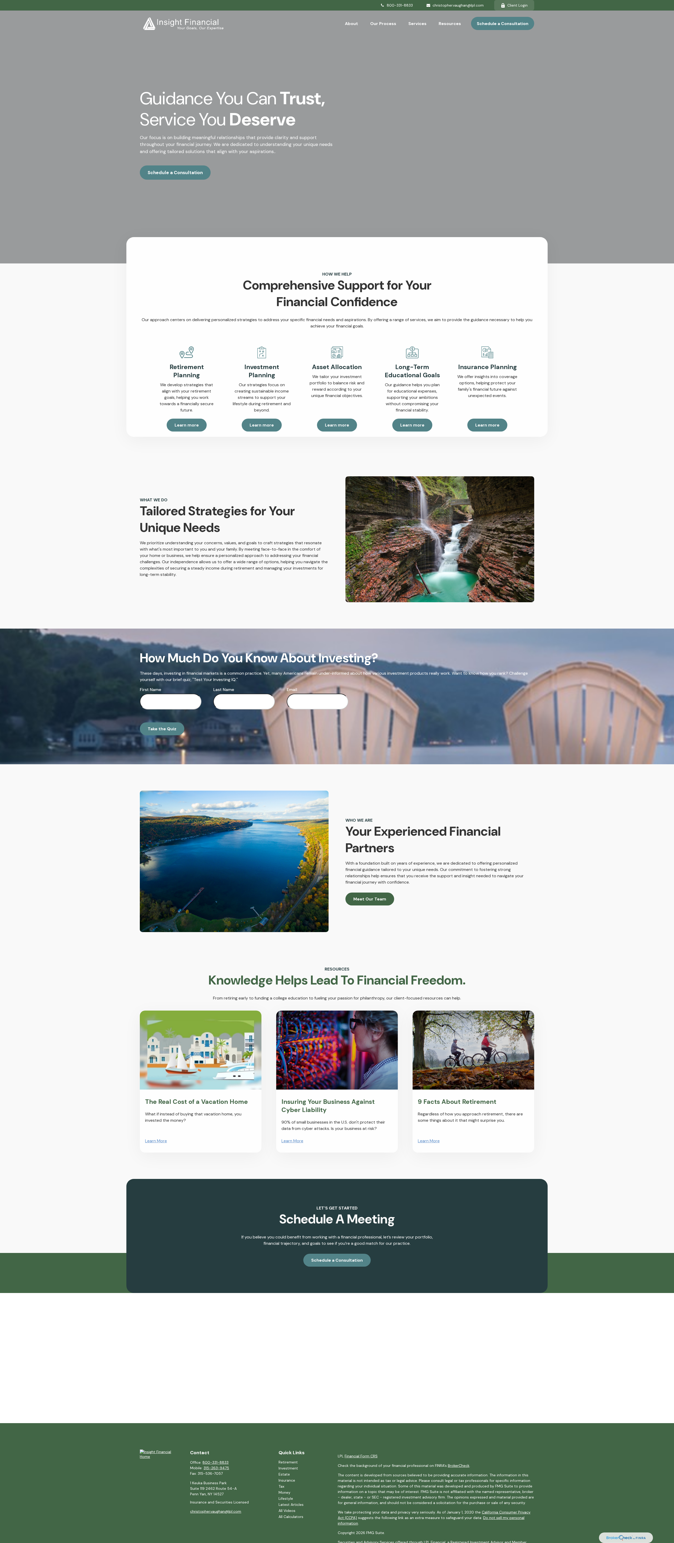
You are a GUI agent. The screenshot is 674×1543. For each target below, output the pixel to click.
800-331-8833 (400, 5)
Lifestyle (286, 1498)
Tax (281, 1486)
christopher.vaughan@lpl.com (458, 5)
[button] (351, 23)
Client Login (517, 5)
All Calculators (291, 1516)
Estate (284, 1474)
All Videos (287, 1510)
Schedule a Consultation (175, 172)
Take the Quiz (162, 729)
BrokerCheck (458, 1465)
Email (292, 689)
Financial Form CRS (361, 1456)
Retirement (288, 1462)
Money (284, 1492)
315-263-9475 (216, 1468)
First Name (150, 689)
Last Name (223, 689)
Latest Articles (291, 1504)
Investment (288, 1468)
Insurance (287, 1480)
